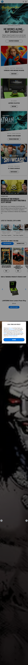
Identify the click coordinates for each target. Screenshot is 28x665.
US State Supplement (13, 335)
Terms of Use (11, 329)
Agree (14, 339)
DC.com (10, 328)
